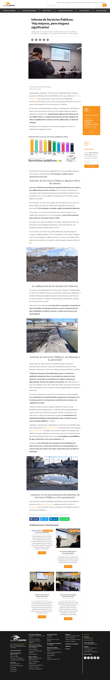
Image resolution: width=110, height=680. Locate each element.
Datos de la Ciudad (52, 647)
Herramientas (82, 2)
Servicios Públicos (64, 514)
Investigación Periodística (65, 10)
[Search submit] (105, 5)
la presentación (47, 504)
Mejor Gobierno (47, 10)
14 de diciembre (37, 430)
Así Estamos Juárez (36, 514)
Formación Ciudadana (9, 10)
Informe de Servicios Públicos (50, 514)
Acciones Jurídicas (84, 10)
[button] (32, 40)
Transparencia (102, 2)
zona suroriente (51, 428)
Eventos (95, 2)
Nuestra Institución (15, 653)
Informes (68, 2)
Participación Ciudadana (29, 10)
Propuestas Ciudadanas (71, 643)
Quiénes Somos (61, 2)
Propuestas (75, 2)
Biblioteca (89, 2)
